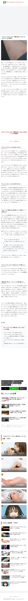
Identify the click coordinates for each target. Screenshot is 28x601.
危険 (20, 384)
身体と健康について (17, 382)
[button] (22, 388)
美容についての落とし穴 (7, 382)
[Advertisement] (14, 21)
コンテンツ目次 (12, 141)
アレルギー (15, 384)
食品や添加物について (7, 384)
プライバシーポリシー (14, 596)
